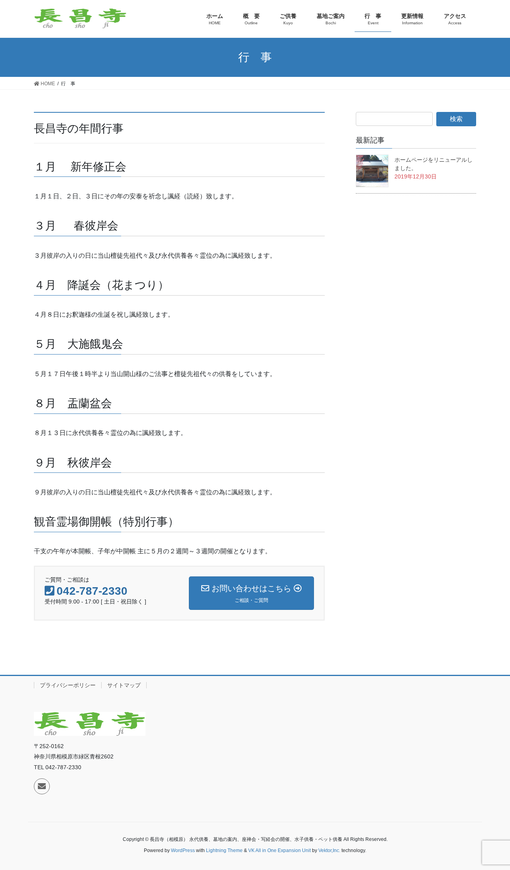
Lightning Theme (224, 850)
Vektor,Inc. (329, 850)
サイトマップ (124, 685)
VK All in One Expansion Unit (279, 850)
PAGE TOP (499, 833)
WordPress (183, 850)
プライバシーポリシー (68, 685)
